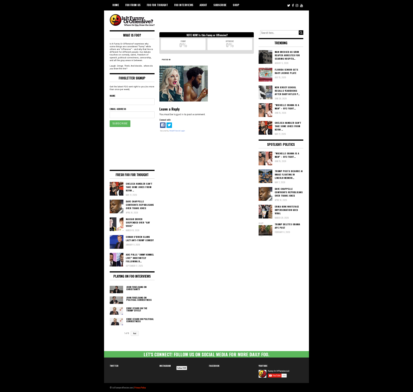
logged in (179, 114)
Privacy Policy (140, 387)
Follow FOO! (181, 368)
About (203, 5)
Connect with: (165, 119)
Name (112, 95)
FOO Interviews (183, 5)
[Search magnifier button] (301, 32)
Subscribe (220, 5)
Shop (236, 5)
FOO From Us (133, 5)
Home (115, 5)
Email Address (118, 109)
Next (134, 333)
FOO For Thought (157, 5)
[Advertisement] (243, 19)
